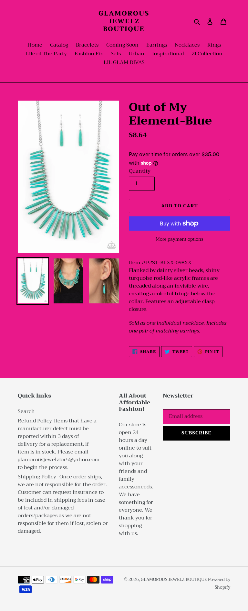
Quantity (139, 171)
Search (26, 411)
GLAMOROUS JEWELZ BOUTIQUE (123, 21)
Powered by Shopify (219, 583)
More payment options (179, 239)
